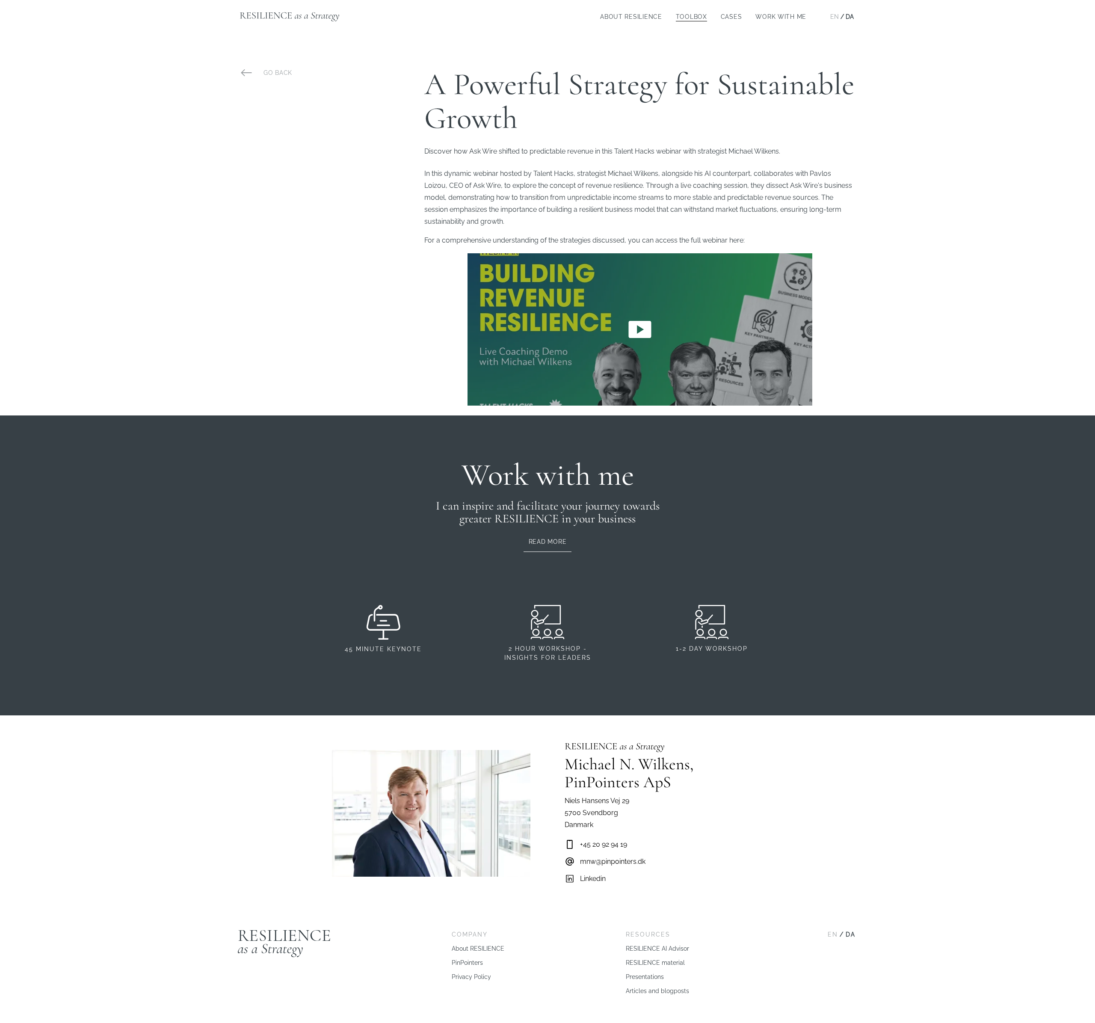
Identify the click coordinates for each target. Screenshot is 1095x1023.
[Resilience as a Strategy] (289, 16)
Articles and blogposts (657, 990)
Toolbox (691, 16)
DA (850, 16)
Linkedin (593, 879)
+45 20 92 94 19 (603, 844)
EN (834, 16)
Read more (547, 541)
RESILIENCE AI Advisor (657, 948)
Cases (731, 16)
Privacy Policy (471, 976)
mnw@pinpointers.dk (612, 861)
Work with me (780, 16)
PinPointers (467, 962)
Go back (277, 72)
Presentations (645, 976)
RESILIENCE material (655, 962)
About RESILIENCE (631, 16)
